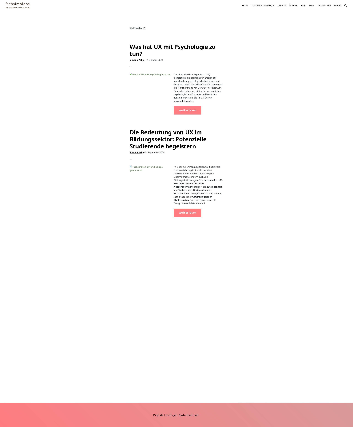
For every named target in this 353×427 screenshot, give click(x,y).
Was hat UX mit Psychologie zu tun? (173, 50)
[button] (345, 5)
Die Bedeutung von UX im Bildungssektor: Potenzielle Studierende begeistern (168, 139)
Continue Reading (185, 111)
